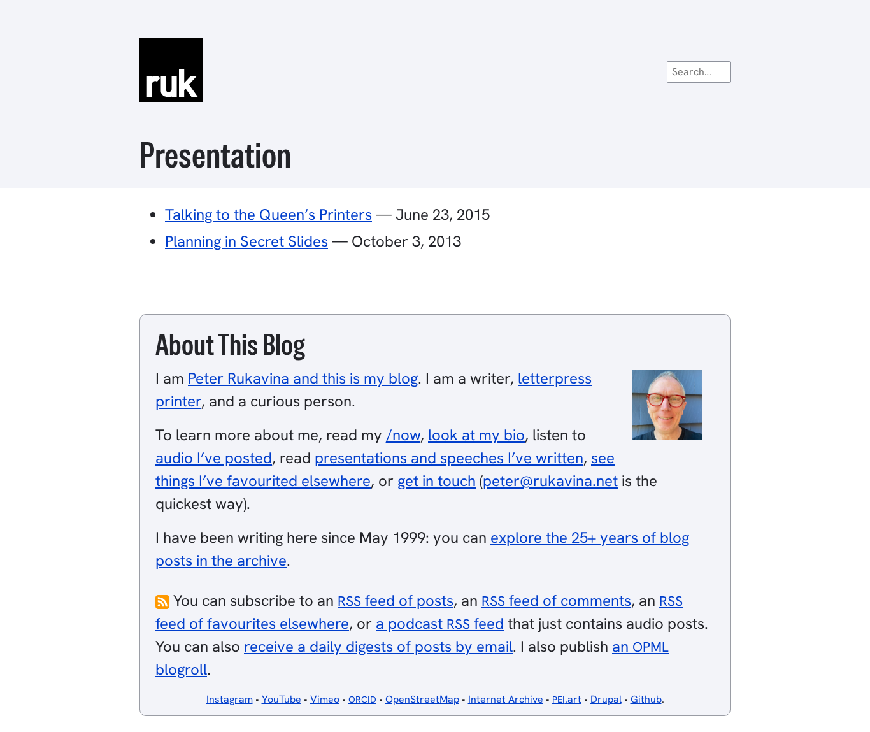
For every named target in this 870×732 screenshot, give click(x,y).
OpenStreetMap (422, 699)
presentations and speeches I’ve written (449, 458)
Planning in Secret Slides (246, 241)
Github (646, 699)
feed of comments (556, 600)
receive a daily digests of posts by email (378, 646)
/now (403, 435)
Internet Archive (505, 699)
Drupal (606, 699)
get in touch (436, 481)
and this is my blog (303, 378)
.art (566, 699)
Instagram (229, 699)
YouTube (281, 699)
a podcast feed (440, 623)
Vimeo (324, 699)
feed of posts (395, 600)
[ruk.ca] (435, 70)
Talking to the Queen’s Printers (268, 214)
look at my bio (476, 435)
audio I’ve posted (213, 458)
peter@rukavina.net (550, 481)
